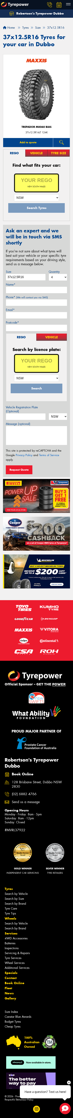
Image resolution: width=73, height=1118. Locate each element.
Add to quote (28, 142)
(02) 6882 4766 (24, 794)
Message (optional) (18, 424)
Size (8, 272)
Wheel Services (15, 963)
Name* (10, 285)
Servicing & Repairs (17, 953)
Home (10, 28)
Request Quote (19, 469)
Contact (11, 978)
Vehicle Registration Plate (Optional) (22, 409)
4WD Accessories (16, 938)
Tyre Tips (10, 913)
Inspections (12, 948)
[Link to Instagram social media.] (36, 1109)
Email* (10, 310)
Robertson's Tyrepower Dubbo (39, 13)
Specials (11, 973)
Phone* (27, 297)
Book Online (14, 983)
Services (11, 933)
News (9, 993)
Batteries (10, 943)
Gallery (10, 998)
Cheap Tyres (12, 1027)
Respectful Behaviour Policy (19, 1099)
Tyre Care (11, 909)
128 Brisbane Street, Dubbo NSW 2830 (37, 784)
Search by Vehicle (16, 894)
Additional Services (17, 968)
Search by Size (14, 899)
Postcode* (12, 323)
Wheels (10, 918)
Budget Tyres (13, 1022)
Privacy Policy (24, 455)
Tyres (9, 889)
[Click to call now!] (49, 4)
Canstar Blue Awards (18, 1017)
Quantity (54, 272)
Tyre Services (13, 958)
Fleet (8, 988)
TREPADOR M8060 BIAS (36, 127)
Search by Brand (15, 904)
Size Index (11, 1012)
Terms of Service (49, 455)
